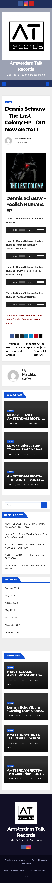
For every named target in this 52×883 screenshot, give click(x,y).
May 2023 (10, 610)
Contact (26, 877)
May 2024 (10, 595)
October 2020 (12, 632)
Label (30, 871)
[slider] (40, 229)
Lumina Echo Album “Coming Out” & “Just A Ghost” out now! (24, 449)
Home (5, 871)
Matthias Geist (25, 138)
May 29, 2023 (15, 779)
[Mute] (34, 229)
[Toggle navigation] (24, 83)
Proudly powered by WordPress (18, 860)
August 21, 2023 (17, 743)
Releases (14, 871)
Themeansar (26, 864)
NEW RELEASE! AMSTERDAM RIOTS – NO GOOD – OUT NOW (25, 418)
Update (8, 102)
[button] (43, 84)
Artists (22, 871)
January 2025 (12, 588)
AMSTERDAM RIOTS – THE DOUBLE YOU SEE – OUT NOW (25, 479)
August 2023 (11, 603)
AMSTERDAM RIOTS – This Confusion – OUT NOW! (24, 773)
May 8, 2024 (15, 716)
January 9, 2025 (17, 680)
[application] (26, 230)
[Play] (9, 229)
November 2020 (13, 625)
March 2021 (11, 618)
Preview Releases (41, 871)
